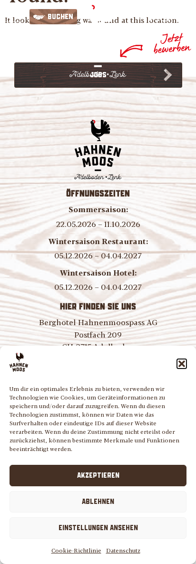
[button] (181, 364)
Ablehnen (98, 502)
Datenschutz (123, 550)
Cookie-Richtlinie (76, 550)
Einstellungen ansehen (98, 528)
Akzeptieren (98, 475)
